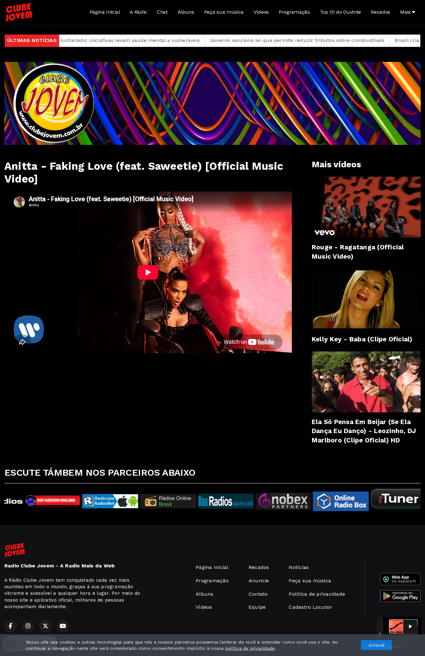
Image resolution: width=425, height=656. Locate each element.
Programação (294, 12)
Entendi (377, 645)
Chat (162, 12)
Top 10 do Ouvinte (340, 12)
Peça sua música (224, 12)
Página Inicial (105, 12)
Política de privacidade (317, 594)
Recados (380, 12)
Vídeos (261, 12)
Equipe (257, 607)
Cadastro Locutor (310, 607)
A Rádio (138, 12)
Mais (406, 12)
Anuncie (259, 581)
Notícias (299, 567)
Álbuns (186, 12)
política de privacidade (250, 648)
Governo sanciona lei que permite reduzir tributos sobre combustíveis (250, 40)
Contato (258, 594)
